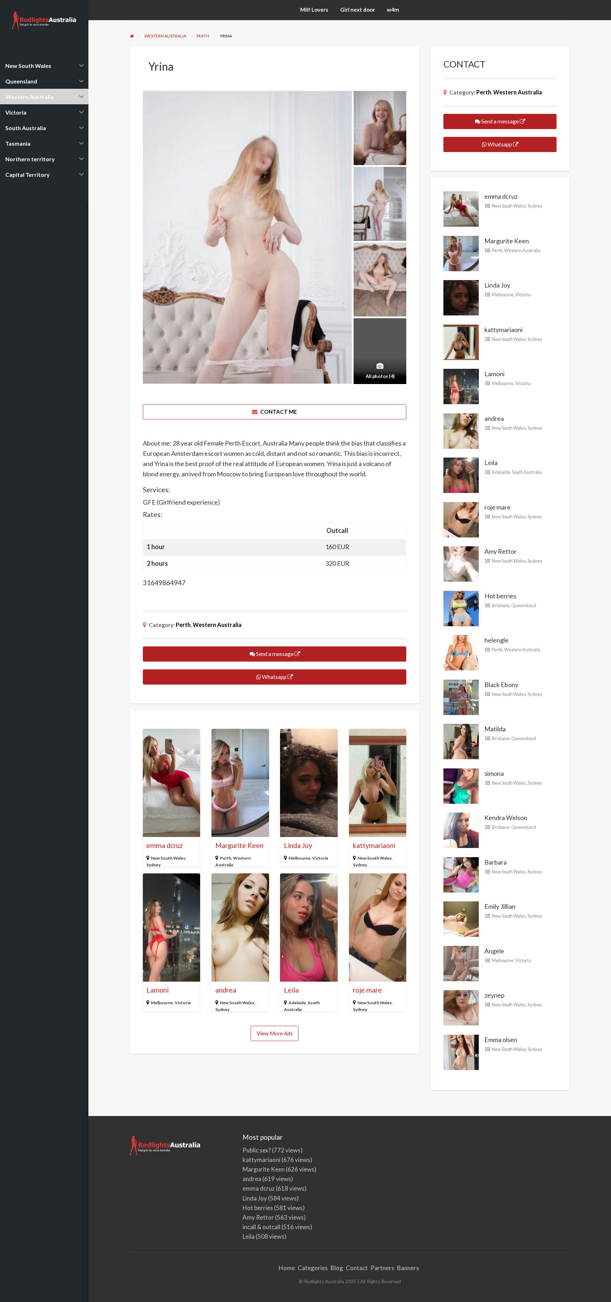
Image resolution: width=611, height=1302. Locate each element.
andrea (225, 990)
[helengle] (461, 652)
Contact (357, 1268)
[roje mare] (461, 519)
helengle (496, 640)
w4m (393, 9)
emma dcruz (164, 845)
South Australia (527, 472)
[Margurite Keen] (461, 253)
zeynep (494, 995)
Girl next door (357, 9)
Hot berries (500, 596)
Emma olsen (500, 1040)
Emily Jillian (500, 906)
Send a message (275, 654)
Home (287, 1268)
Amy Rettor (500, 551)
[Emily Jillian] (461, 918)
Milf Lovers (314, 9)
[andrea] (461, 430)
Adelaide (297, 1002)
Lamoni (157, 990)
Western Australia (217, 624)
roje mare (367, 990)
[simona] (461, 785)
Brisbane (501, 605)
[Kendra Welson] (461, 829)
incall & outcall (261, 1227)
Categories (313, 1268)
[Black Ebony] (461, 697)
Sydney (153, 864)
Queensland (523, 605)
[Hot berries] (461, 608)
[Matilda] (461, 741)
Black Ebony (501, 684)
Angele (494, 951)
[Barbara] (461, 874)
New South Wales (168, 858)
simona (494, 773)
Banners (408, 1268)
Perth (183, 624)
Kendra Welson (505, 817)
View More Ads (275, 1033)
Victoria (320, 858)
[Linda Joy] (461, 297)
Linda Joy (298, 845)
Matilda (495, 729)
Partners (382, 1268)
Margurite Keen (239, 845)
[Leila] (461, 474)
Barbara (495, 862)
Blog (337, 1268)
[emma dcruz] (461, 208)
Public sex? (257, 1150)
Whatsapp (274, 677)
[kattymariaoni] (461, 341)
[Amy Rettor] (461, 563)
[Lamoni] (461, 386)
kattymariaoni (374, 845)
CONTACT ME (278, 411)
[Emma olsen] (461, 1052)
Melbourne (299, 858)
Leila (291, 990)
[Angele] (461, 963)
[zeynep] (461, 1007)
